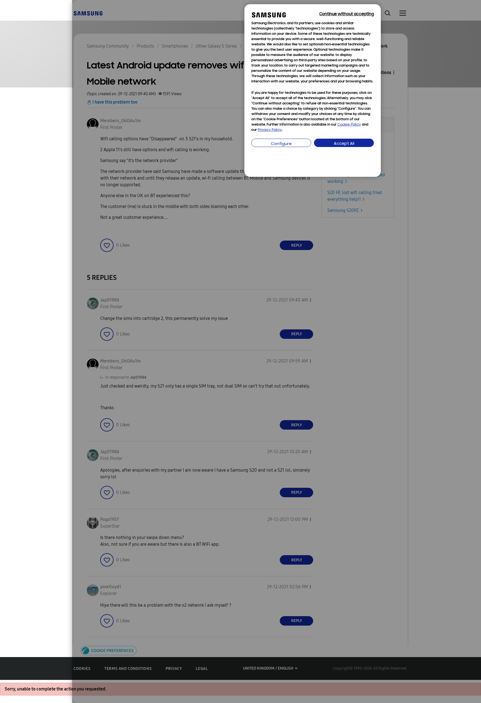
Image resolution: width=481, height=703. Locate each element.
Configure (281, 144)
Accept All (344, 144)
